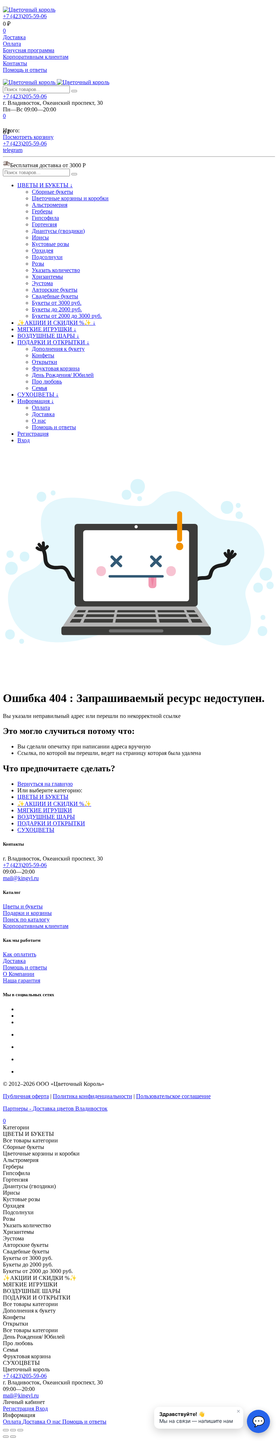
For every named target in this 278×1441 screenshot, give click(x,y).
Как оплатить (19, 954)
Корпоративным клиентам (35, 57)
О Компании (18, 974)
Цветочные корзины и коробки (70, 198)
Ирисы (40, 237)
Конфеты (43, 355)
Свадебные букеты (55, 296)
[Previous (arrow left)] (6, 1437)
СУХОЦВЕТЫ (35, 830)
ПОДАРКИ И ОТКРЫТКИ (51, 823)
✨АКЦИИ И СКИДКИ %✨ (54, 804)
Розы (38, 263)
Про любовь (47, 381)
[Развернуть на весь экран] (13, 1430)
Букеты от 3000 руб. (56, 303)
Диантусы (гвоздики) (58, 231)
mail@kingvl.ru (21, 878)
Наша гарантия (21, 980)
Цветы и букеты (23, 906)
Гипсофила (45, 218)
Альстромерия (49, 205)
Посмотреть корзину (28, 137)
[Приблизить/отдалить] (20, 1430)
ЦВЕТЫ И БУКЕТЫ (42, 797)
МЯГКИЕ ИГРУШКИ (44, 810)
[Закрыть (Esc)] (6, 1430)
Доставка (14, 37)
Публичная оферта (26, 1096)
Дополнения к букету (58, 349)
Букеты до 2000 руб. (57, 309)
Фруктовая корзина (56, 368)
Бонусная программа (28, 50)
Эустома (42, 283)
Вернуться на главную (45, 784)
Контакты (15, 63)
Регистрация (33, 434)
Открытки (44, 362)
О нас (39, 421)
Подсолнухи (47, 257)
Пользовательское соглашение (173, 1096)
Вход (23, 440)
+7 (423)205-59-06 (25, 16)
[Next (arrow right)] (13, 1437)
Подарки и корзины (27, 913)
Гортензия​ (44, 224)
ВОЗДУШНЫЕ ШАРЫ (46, 817)
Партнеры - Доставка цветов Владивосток (55, 1108)
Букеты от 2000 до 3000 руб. (67, 316)
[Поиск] (74, 91)
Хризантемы (47, 277)
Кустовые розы (50, 244)
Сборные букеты (52, 192)
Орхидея (42, 250)
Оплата (12, 44)
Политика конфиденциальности (92, 1096)
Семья (39, 388)
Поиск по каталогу (26, 919)
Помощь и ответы (25, 70)
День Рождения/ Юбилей (63, 375)
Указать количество (56, 270)
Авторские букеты (54, 290)
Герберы (42, 211)
